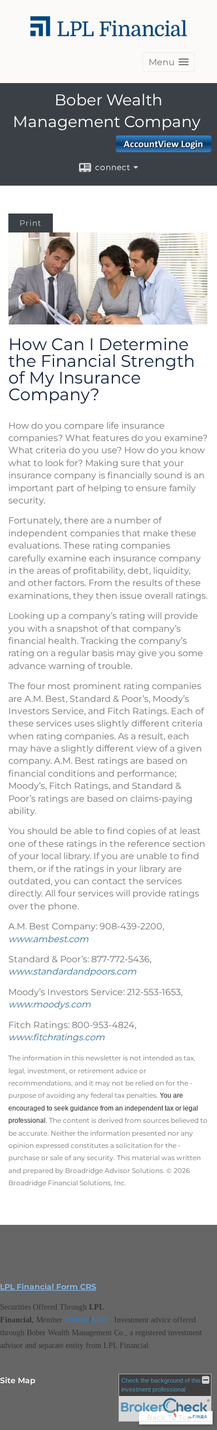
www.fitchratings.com (56, 1037)
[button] (168, 62)
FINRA (77, 1320)
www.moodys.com (49, 1004)
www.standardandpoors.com (72, 971)
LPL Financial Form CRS (48, 1287)
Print (30, 223)
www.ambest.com (48, 939)
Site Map (18, 1380)
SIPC (100, 1320)
